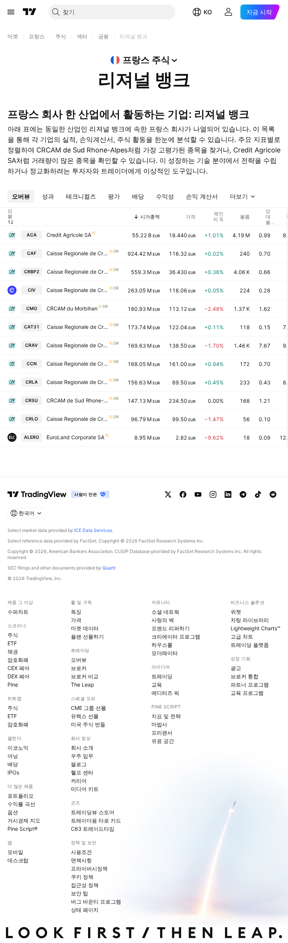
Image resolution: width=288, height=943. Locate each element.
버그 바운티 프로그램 (96, 901)
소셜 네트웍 (165, 612)
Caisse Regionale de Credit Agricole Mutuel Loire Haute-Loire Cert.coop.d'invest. (77, 419)
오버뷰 (79, 660)
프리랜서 (162, 732)
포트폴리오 (21, 795)
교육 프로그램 (247, 693)
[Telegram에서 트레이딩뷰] (243, 494)
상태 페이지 (85, 910)
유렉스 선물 (85, 716)
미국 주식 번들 (88, 724)
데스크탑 (18, 860)
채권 (13, 651)
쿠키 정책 (82, 877)
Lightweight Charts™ (255, 628)
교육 (157, 684)
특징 (76, 612)
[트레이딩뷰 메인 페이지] (29, 12)
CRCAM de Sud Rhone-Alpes (77, 400)
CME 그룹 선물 (88, 708)
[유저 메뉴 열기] (228, 12)
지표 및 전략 (166, 716)
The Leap (82, 684)
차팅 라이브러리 (250, 620)
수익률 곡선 (21, 804)
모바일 (15, 852)
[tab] (21, 196)
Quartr (109, 568)
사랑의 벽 (163, 620)
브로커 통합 (244, 676)
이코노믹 (18, 747)
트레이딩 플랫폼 (250, 645)
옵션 (13, 812)
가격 (76, 620)
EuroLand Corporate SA (75, 437)
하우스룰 (162, 645)
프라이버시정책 (89, 868)
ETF (12, 643)
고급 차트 (242, 636)
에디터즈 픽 (165, 693)
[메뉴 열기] (10, 12)
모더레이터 (165, 653)
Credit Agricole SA (68, 235)
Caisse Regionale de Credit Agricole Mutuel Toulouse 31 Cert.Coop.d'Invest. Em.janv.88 (77, 327)
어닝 (13, 756)
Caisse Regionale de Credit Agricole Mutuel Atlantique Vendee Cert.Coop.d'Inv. (77, 345)
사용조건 (81, 852)
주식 (13, 635)
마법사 (159, 724)
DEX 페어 (19, 676)
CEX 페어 (19, 668)
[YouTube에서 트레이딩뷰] (198, 494)
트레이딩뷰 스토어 (92, 812)
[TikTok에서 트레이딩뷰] (258, 494)
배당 (13, 764)
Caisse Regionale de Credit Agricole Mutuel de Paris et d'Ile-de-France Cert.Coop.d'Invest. (77, 253)
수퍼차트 (18, 612)
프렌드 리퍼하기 (171, 628)
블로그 (79, 764)
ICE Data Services (93, 530)
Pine (13, 684)
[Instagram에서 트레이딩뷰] (213, 494)
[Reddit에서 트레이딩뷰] (273, 494)
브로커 (79, 668)
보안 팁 (79, 893)
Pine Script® (23, 829)
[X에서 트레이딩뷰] (168, 494)
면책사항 (81, 860)
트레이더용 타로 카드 (96, 820)
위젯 (236, 612)
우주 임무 (82, 756)
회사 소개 (82, 747)
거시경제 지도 (24, 820)
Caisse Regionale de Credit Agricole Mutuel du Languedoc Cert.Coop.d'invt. (77, 382)
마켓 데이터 (85, 628)
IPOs (13, 772)
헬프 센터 (82, 772)
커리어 (79, 780)
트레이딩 (162, 676)
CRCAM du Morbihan (72, 308)
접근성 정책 (85, 885)
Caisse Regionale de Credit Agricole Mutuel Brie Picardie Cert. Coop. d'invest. (77, 271)
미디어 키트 (85, 789)
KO (208, 12)
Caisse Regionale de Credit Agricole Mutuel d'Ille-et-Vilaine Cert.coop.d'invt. (77, 290)
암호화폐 (18, 660)
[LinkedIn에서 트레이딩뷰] (228, 494)
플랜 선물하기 (87, 636)
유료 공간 (163, 741)
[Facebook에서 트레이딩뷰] (183, 494)
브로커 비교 (85, 676)
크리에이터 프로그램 (176, 636)
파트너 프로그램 (250, 684)
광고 (236, 668)
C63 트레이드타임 (92, 829)
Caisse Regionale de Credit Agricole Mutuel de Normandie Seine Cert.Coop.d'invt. (77, 363)
